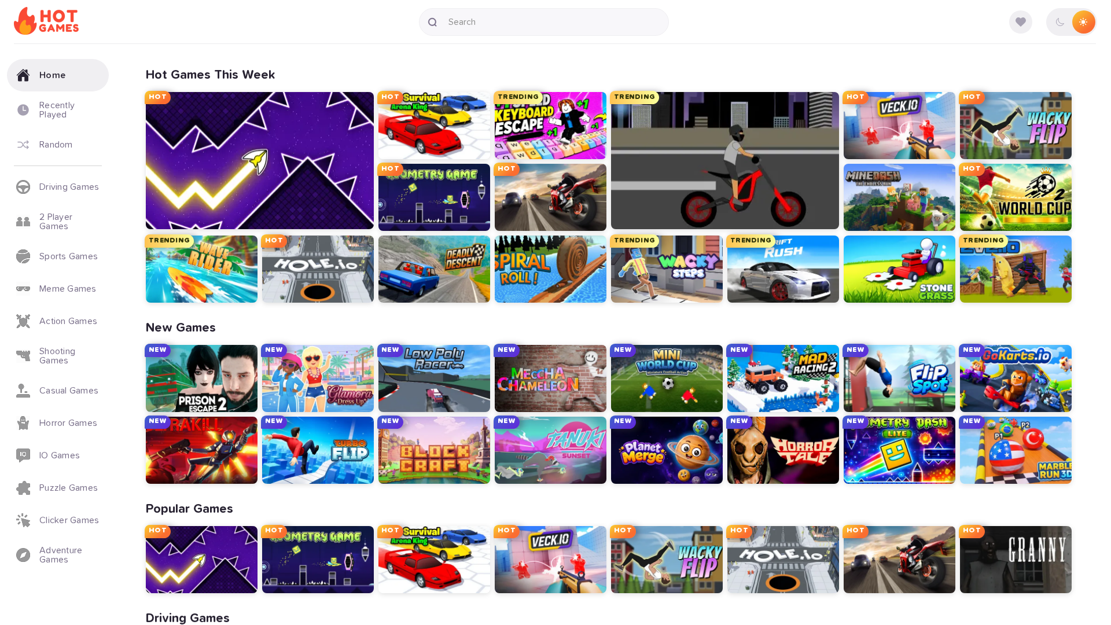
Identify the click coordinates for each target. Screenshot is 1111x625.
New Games (181, 328)
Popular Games (189, 509)
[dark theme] (1060, 22)
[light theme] (1083, 22)
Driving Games (188, 618)
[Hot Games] (46, 22)
